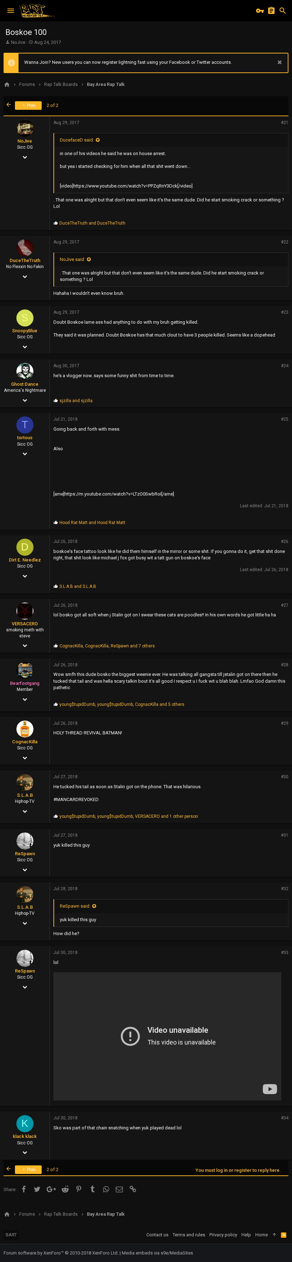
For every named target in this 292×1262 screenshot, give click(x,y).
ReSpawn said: (75, 906)
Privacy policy (223, 1234)
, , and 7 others (107, 645)
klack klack (25, 1136)
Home (261, 1234)
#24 (284, 365)
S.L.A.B (25, 795)
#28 (284, 664)
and (92, 223)
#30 (284, 776)
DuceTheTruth (25, 260)
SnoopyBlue (24, 330)
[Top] (274, 1235)
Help (246, 1234)
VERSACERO (25, 623)
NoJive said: (72, 259)
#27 (284, 605)
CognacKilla (24, 741)
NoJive (18, 42)
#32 (284, 888)
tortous (24, 437)
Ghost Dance (24, 384)
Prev (31, 105)
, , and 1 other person (128, 816)
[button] (11, 10)
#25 (284, 419)
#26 (284, 541)
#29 (284, 723)
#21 (284, 122)
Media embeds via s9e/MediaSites (157, 1253)
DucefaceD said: (77, 140)
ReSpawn (25, 853)
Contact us (157, 1234)
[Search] (282, 10)
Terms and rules (189, 1234)
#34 (284, 1117)
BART (11, 1234)
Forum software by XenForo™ (61, 1253)
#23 (284, 312)
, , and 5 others (121, 704)
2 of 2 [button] (52, 105)
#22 (284, 242)
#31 (284, 835)
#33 (284, 952)
